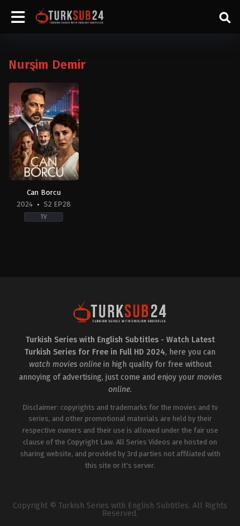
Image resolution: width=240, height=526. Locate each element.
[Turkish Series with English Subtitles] (69, 17)
